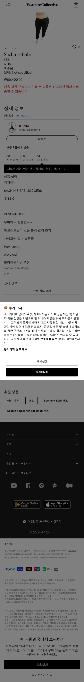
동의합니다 (42, 372)
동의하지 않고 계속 (15, 349)
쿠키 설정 (42, 361)
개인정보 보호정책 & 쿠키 (44, 339)
